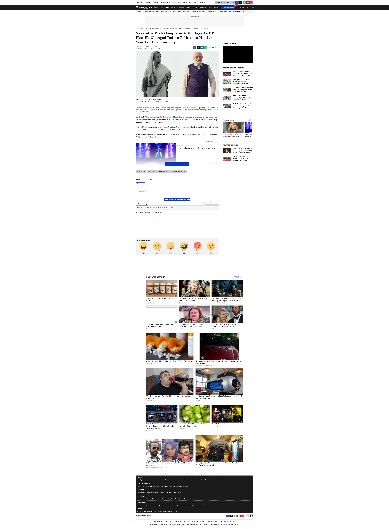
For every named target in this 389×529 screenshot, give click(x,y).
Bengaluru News (218, 480)
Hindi (190, 2)
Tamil (179, 2)
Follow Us (215, 47)
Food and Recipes (152, 498)
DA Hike (170, 505)
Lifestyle (216, 7)
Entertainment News (143, 486)
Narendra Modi (170, 116)
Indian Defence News (205, 480)
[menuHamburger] (253, 8)
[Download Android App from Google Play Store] (248, 516)
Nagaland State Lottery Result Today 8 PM (158, 11)
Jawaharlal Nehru (205, 127)
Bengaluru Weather (172, 511)
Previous (248, 12)
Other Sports (177, 492)
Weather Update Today (198, 11)
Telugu (174, 2)
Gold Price (163, 505)
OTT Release (154, 486)
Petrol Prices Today (225, 11)
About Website (158, 521)
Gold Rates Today (212, 11)
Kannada (155, 2)
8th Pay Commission (179, 505)
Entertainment (205, 7)
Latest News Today (156, 480)
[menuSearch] (257, 7)
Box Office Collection (182, 486)
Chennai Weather (159, 511)
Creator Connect (228, 7)
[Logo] (144, 7)
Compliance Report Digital (220, 521)
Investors (232, 521)
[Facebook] (237, 2)
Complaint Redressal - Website (201, 521)
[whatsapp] (244, 2)
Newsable (148, 2)
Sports (195, 7)
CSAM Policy (186, 521)
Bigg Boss (162, 486)
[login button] (250, 7)
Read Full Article (177, 164)
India (167, 7)
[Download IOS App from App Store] (251, 516)
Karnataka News (185, 480)
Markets (188, 7)
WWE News (168, 492)
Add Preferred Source (223, 2)
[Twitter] (240, 2)
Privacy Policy (178, 521)
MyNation (203, 2)
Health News (163, 498)
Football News (159, 492)
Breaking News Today (143, 480)
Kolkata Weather (148, 511)
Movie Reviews (170, 486)
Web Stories (188, 498)
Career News (179, 498)
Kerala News (194, 480)
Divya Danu (154, 46)
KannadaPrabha (165, 2)
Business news (141, 505)
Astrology (171, 498)
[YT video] (248, 2)
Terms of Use (168, 521)
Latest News (158, 7)
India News (167, 480)
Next (251, 12)
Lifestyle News (141, 498)
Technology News (192, 505)
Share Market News (153, 505)
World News (175, 480)
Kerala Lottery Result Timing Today (243, 11)
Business (180, 7)
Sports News (141, 492)
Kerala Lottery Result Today (181, 11)
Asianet (143, 515)
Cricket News (150, 492)
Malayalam (140, 2)
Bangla (185, 2)
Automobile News (203, 505)
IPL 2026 (240, 7)
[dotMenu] (247, 7)
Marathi (195, 2)
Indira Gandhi (173, 119)
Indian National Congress (178, 171)
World (173, 7)
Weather (139, 511)
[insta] (251, 2)
